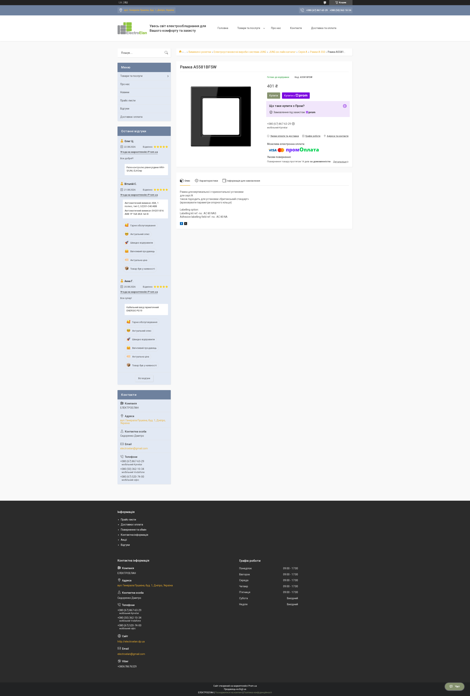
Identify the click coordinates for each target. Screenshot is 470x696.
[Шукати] (166, 52)
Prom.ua (252, 686)
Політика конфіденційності (258, 692)
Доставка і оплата (131, 116)
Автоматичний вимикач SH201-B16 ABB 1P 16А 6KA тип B (144, 212)
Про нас (276, 28)
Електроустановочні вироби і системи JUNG (240, 51)
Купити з (289, 95)
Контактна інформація (134, 534)
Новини (124, 92)
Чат (457, 686)
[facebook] (181, 224)
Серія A (302, 51)
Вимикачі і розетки (200, 51)
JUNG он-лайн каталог (282, 51)
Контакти (296, 28)
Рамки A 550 (317, 51)
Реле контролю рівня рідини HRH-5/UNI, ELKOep (145, 169)
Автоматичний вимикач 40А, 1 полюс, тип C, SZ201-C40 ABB (141, 205)
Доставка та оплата (323, 28)
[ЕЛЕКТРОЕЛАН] (132, 28)
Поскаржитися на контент (228, 692)
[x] (185, 224)
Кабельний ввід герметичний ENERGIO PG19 (142, 309)
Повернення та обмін (133, 529)
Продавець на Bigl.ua (235, 689)
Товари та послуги (248, 28)
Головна (223, 28)
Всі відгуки (144, 378)
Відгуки (124, 108)
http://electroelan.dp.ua (131, 641)
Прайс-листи (127, 100)
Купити (273, 95)
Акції (124, 539)
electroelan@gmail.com (134, 448)
